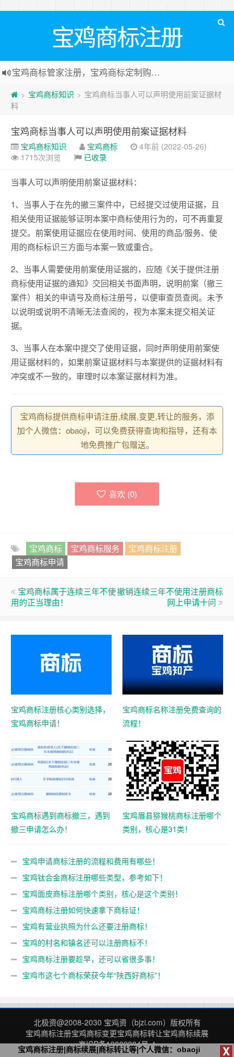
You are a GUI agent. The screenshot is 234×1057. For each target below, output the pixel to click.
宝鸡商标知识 (51, 94)
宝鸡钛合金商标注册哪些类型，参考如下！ (94, 877)
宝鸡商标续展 (185, 1033)
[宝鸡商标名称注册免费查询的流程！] (173, 663)
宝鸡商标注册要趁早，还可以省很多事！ (90, 958)
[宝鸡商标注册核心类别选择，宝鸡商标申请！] (61, 663)
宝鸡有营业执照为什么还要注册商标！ (87, 926)
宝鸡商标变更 (94, 1033)
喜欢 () (123, 493)
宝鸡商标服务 (95, 548)
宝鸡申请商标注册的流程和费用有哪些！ (90, 860)
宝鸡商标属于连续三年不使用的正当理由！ (63, 596)
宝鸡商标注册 (152, 548)
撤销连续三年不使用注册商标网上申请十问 (170, 596)
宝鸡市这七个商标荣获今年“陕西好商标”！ (93, 975)
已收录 (95, 157)
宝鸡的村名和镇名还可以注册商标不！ (87, 942)
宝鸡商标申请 (39, 561)
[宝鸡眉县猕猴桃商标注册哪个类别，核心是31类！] (173, 769)
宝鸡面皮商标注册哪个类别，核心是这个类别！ (102, 893)
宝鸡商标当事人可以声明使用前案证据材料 (99, 130)
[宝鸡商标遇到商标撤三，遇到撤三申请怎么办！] (61, 769)
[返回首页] (14, 94)
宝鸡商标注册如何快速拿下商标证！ (83, 909)
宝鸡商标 (102, 146)
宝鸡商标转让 (140, 1033)
